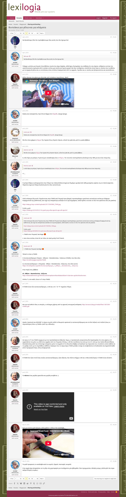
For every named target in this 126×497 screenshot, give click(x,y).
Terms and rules (92, 492)
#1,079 (114, 424)
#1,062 (114, 52)
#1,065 (114, 128)
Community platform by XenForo (63, 495)
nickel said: (27, 132)
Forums (19, 18)
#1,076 (114, 354)
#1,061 (114, 37)
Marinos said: (27, 165)
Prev (12, 33)
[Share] (111, 37)
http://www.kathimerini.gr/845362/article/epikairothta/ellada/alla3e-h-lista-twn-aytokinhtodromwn (54, 275)
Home (12, 18)
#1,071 (114, 242)
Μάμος (61, 158)
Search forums (20, 21)
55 (29, 33)
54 (26, 33)
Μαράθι (55, 114)
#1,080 (114, 461)
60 (37, 33)
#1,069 (114, 195)
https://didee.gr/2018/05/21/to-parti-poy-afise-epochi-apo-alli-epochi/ (45, 210)
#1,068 (114, 180)
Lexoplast (12, 30)
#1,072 (114, 283)
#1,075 (114, 337)
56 (32, 33)
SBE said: (26, 56)
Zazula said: (27, 246)
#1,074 (114, 319)
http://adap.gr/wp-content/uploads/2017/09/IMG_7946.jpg (42, 204)
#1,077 (114, 372)
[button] (33, 18)
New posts (11, 21)
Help (108, 492)
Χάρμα (39, 140)
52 (20, 33)
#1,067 (114, 162)
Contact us (84, 492)
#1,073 (114, 301)
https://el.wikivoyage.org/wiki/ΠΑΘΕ (34, 260)
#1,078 (114, 390)
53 (23, 33)
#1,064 (114, 110)
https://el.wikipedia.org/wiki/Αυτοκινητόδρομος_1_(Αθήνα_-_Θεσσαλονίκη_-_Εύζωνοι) (50, 266)
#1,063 (114, 74)
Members (39, 18)
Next (41, 33)
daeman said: (27, 150)
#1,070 (114, 214)
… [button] (34, 33)
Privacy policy (102, 492)
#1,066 (114, 146)
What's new (28, 18)
